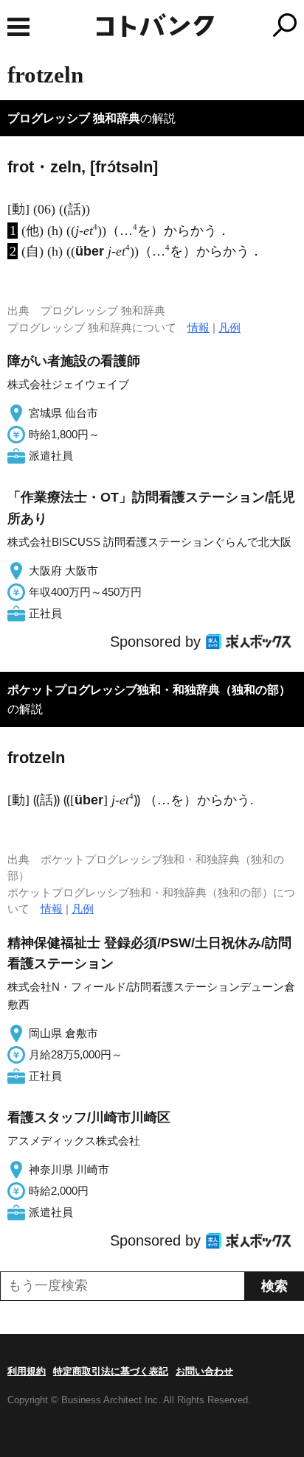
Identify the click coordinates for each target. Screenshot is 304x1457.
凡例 (229, 327)
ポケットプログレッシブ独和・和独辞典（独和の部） (149, 690)
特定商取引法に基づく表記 (110, 1371)
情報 (198, 327)
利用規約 (26, 1371)
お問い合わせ (204, 1371)
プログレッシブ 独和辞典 (73, 118)
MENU (18, 26)
